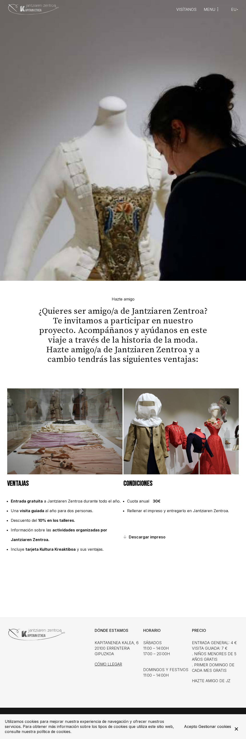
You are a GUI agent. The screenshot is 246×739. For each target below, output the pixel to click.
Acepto (190, 726)
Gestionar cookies (214, 726)
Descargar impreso (147, 537)
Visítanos (186, 9)
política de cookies (53, 731)
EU (233, 9)
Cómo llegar (108, 664)
